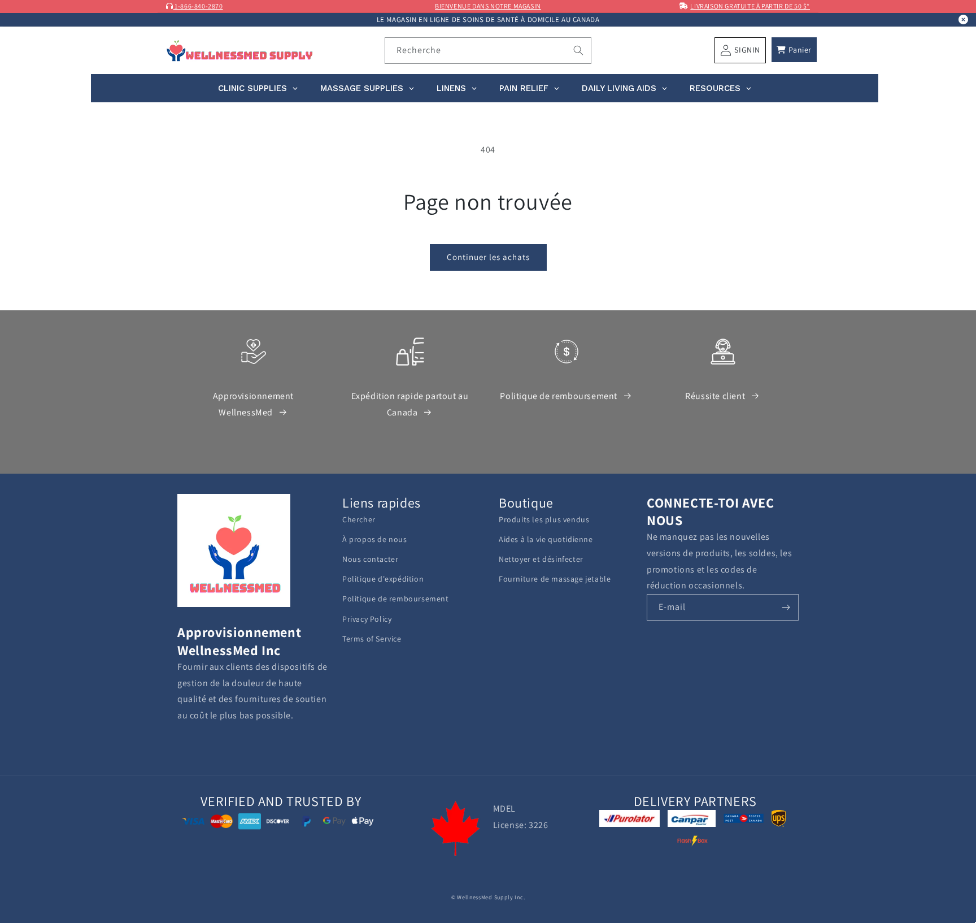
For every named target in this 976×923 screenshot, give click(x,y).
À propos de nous (374, 539)
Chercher (359, 519)
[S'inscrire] (785, 607)
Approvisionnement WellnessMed (253, 404)
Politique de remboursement (558, 396)
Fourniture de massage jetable (555, 579)
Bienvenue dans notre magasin (488, 6)
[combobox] (488, 50)
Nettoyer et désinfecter (541, 559)
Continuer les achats (488, 257)
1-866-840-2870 (198, 6)
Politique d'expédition (383, 579)
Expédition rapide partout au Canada (410, 404)
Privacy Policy (366, 619)
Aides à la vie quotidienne (546, 539)
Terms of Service (372, 639)
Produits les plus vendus (544, 519)
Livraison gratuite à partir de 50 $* (750, 6)
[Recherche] (578, 50)
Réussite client (715, 396)
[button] (794, 49)
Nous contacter (370, 559)
